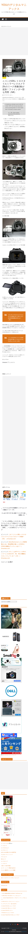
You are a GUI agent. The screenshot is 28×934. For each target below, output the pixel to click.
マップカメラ (4, 845)
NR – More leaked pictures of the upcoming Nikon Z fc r (14, 114)
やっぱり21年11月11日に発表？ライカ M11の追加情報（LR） (13, 514)
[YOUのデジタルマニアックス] (2, 19)
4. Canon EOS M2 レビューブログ (8, 906)
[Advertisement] (14, 41)
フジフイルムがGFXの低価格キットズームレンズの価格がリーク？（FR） (15, 509)
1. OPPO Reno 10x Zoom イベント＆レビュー (11, 895)
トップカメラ (4, 863)
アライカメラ (4, 856)
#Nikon (4, 77)
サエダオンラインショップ (7, 854)
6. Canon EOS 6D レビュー (7, 910)
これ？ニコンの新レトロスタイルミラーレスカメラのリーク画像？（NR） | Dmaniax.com (13, 536)
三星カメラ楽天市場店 (6, 865)
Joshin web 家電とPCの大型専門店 (8, 852)
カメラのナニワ (4, 861)
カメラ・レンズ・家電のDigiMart (8, 868)
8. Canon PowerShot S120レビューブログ (10, 914)
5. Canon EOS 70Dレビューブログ (8, 908)
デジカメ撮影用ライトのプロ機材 (8, 870)
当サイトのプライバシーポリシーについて (10, 877)
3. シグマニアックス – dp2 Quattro (8, 903)
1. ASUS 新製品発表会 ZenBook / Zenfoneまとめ (11, 893)
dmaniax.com (4, 885)
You (11, 95)
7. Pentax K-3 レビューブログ (7, 912)
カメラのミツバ (4, 850)
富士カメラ (3, 859)
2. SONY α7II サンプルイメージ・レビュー (10, 901)
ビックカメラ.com (5, 843)
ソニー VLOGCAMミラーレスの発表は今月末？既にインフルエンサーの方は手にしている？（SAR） (15, 339)
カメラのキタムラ (5, 847)
